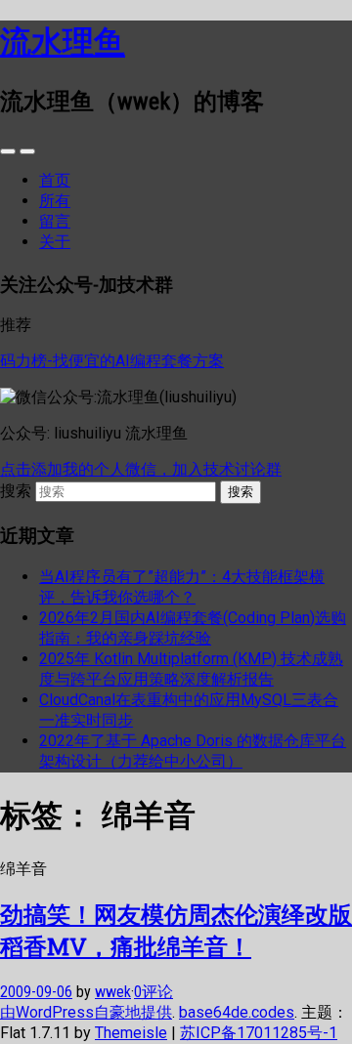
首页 (54, 180)
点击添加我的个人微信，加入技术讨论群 (141, 469)
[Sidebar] (8, 151)
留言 (54, 221)
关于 (54, 241)
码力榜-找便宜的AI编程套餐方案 (112, 361)
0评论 (153, 991)
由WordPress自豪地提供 (86, 1012)
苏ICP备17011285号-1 (258, 1032)
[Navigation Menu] (27, 151)
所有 (54, 200)
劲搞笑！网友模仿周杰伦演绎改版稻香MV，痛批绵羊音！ (176, 930)
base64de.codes (236, 1012)
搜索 (15, 490)
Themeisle (131, 1032)
